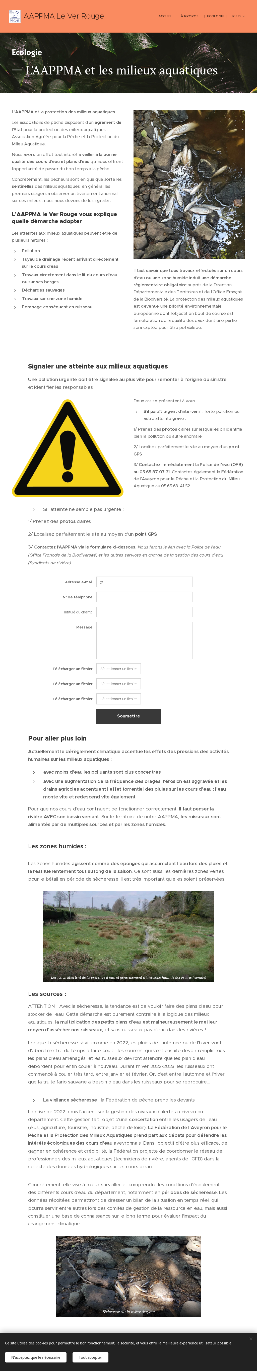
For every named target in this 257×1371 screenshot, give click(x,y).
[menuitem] (165, 16)
